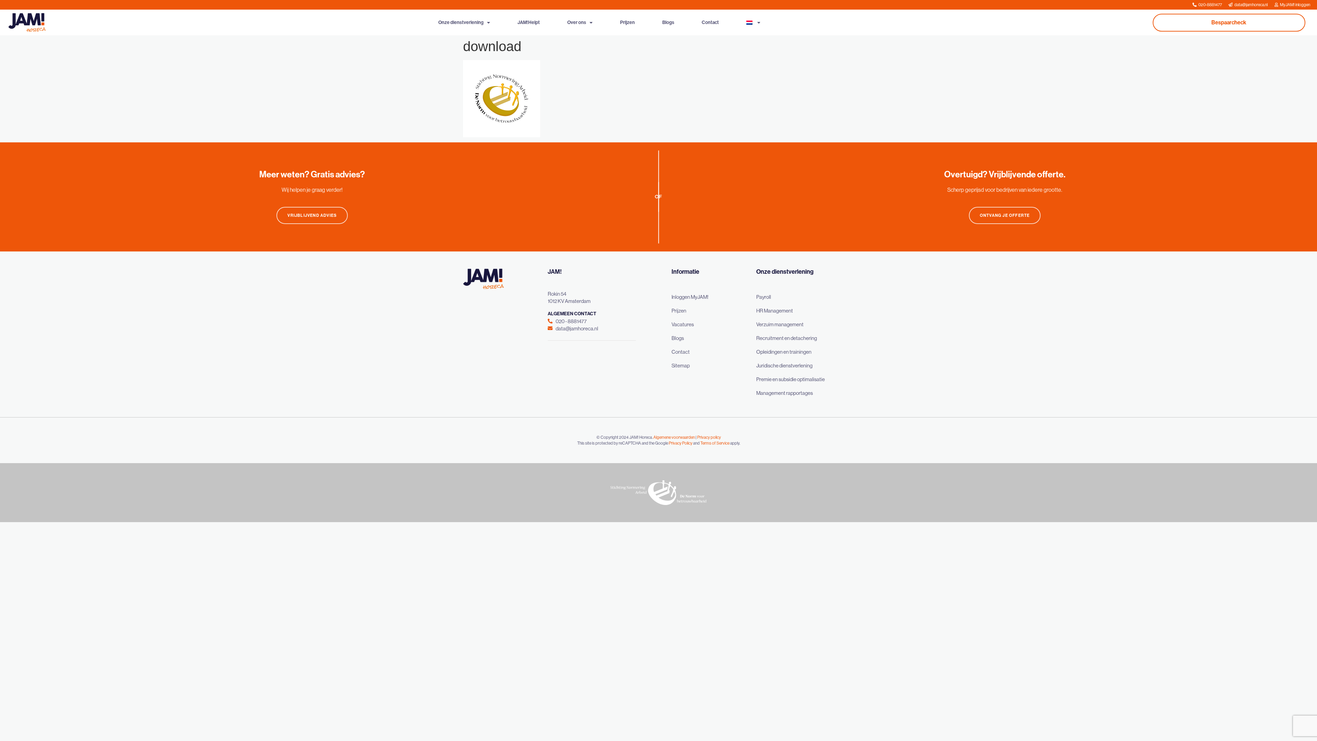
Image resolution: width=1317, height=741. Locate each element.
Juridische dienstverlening (784, 365)
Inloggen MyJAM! (690, 297)
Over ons (576, 22)
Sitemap (681, 365)
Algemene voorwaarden (674, 437)
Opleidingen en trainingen (783, 352)
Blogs (668, 22)
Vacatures (683, 324)
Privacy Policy (680, 443)
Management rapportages (784, 393)
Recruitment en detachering (786, 338)
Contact (710, 22)
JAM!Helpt (529, 22)
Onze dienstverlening (461, 22)
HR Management (774, 311)
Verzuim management (780, 324)
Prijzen (627, 22)
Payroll (763, 297)
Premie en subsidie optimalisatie (790, 379)
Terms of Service (714, 443)
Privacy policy (709, 437)
